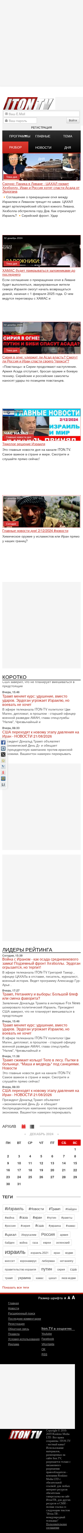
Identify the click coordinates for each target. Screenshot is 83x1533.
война (23, 1242)
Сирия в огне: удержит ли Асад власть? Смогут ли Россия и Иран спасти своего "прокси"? (40, 359)
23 (8, 1176)
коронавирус (28, 1261)
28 (64, 1176)
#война (9, 1217)
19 (41, 1170)
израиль (15, 1251)
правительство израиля (20, 1269)
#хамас (70, 1225)
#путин (51, 1217)
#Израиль (14, 1208)
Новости (13, 1308)
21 (64, 1170)
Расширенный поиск (21, 1313)
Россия (48, 1234)
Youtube (47, 1333)
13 (52, 1163)
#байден (71, 1209)
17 (19, 1170)
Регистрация (41, 127)
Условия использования (24, 1339)
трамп (9, 1278)
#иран (37, 1217)
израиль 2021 (40, 1253)
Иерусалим (28, 1234)
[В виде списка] (32, 1125)
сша (73, 1269)
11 (30, 1163)
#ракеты (66, 1217)
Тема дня (67, 138)
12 (41, 1163)
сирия (61, 1269)
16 (8, 1170)
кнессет (10, 1261)
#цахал (10, 1234)
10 (19, 1163)
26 (41, 1176)
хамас (40, 1278)
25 (30, 1176)
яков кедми (69, 1278)
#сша (39, 1225)
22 (75, 1170)
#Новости (36, 1208)
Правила (14, 1334)
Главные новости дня (43, 138)
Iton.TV (25, 1433)
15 (75, 1163)
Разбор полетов (17, 149)
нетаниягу (66, 1261)
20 (52, 1170)
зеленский (63, 1242)
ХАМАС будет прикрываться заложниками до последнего (38, 272)
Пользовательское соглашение (56, 1526)
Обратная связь (18, 1329)
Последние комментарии (24, 1318)
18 (30, 1170)
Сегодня (11, 523)
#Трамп (54, 1208)
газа (35, 1242)
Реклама (13, 1344)
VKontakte (48, 1344)
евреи (47, 1242)
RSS (44, 1354)
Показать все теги (15, 1287)
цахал (52, 1278)
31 (19, 1183)
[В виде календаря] (24, 1125)
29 (75, 1176)
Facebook (48, 1339)
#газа (23, 1217)
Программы (18, 136)
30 (8, 1183)
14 (64, 1163)
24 (19, 1176)
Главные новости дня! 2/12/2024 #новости (35, 531)
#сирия (25, 1225)
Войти (73, 120)
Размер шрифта (50, 1297)
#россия (10, 1225)
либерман (48, 1261)
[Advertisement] (41, 624)
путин (46, 1269)
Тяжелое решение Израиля (23, 444)
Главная (13, 1303)
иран (57, 1253)
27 (52, 1176)
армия (64, 1234)
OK (43, 1349)
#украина (55, 1225)
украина (24, 1277)
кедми (69, 1253)
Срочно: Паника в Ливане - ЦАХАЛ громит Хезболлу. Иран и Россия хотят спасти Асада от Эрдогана (41, 187)
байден (10, 1242)
